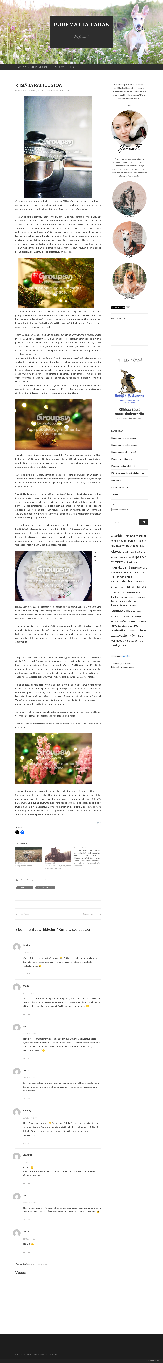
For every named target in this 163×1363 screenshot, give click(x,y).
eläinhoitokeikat (136, 535)
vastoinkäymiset (45, 888)
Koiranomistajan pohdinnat (123, 466)
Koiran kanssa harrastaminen (123, 438)
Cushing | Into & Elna (36, 1263)
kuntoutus (134, 601)
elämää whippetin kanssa (127, 545)
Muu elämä (116, 480)
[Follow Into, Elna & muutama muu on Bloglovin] (120, 656)
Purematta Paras (81, 24)
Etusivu (22, 67)
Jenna (32, 91)
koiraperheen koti (120, 601)
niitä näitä (126, 616)
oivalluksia (117, 621)
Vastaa (26, 974)
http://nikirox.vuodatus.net (122, 667)
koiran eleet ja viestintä (131, 572)
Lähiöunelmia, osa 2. (91, 914)
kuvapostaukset (120, 605)
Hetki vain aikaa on (22, 863)
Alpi (113, 536)
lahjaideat (132, 605)
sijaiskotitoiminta (124, 626)
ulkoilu (142, 630)
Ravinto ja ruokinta (119, 487)
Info (72, 67)
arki (118, 535)
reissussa (141, 621)
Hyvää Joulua (22, 914)
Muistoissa (58, 67)
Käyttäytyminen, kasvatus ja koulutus (127, 473)
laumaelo (118, 610)
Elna (123, 536)
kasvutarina (125, 557)
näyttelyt (137, 617)
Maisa (26, 985)
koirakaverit (120, 567)
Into (143, 551)
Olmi (125, 621)
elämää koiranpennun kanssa (128, 540)
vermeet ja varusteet (124, 640)
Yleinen (114, 494)
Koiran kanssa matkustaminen (124, 445)
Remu (114, 625)
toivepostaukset (131, 630)
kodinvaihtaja (130, 562)
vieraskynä (141, 641)
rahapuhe (131, 621)
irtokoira (114, 557)
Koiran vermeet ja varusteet (123, 459)
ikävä (137, 551)
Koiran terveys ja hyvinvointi (55, 91)
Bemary (27, 1110)
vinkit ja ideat (119, 645)
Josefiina (27, 1154)
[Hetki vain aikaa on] (28, 854)
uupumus (115, 636)
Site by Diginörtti (153, 1361)
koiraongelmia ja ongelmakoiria (133, 597)
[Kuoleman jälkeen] (58, 854)
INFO (129, 105)
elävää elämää (25, 888)
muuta (130, 610)
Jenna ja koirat (39, 67)
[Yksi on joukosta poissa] (88, 857)
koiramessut (136, 567)
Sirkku (26, 945)
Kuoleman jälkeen (52, 863)
